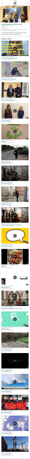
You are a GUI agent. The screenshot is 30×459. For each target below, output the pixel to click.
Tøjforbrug (3, 141)
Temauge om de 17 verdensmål (8, 79)
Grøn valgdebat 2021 (6, 349)
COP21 (2, 29)
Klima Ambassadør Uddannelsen (7, 25)
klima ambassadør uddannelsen (10, 30)
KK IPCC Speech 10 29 (6, 183)
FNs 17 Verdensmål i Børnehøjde (9, 58)
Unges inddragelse (5, 120)
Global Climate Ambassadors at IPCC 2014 (11, 224)
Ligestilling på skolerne (7, 245)
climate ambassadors (22, 29)
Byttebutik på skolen (6, 204)
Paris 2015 (16, 29)
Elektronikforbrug (5, 287)
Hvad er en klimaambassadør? (8, 99)
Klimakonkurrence (5, 329)
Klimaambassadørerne (9, 29)
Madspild (3, 266)
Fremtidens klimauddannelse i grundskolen (11, 308)
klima (2, 30)
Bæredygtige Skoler (6, 162)
